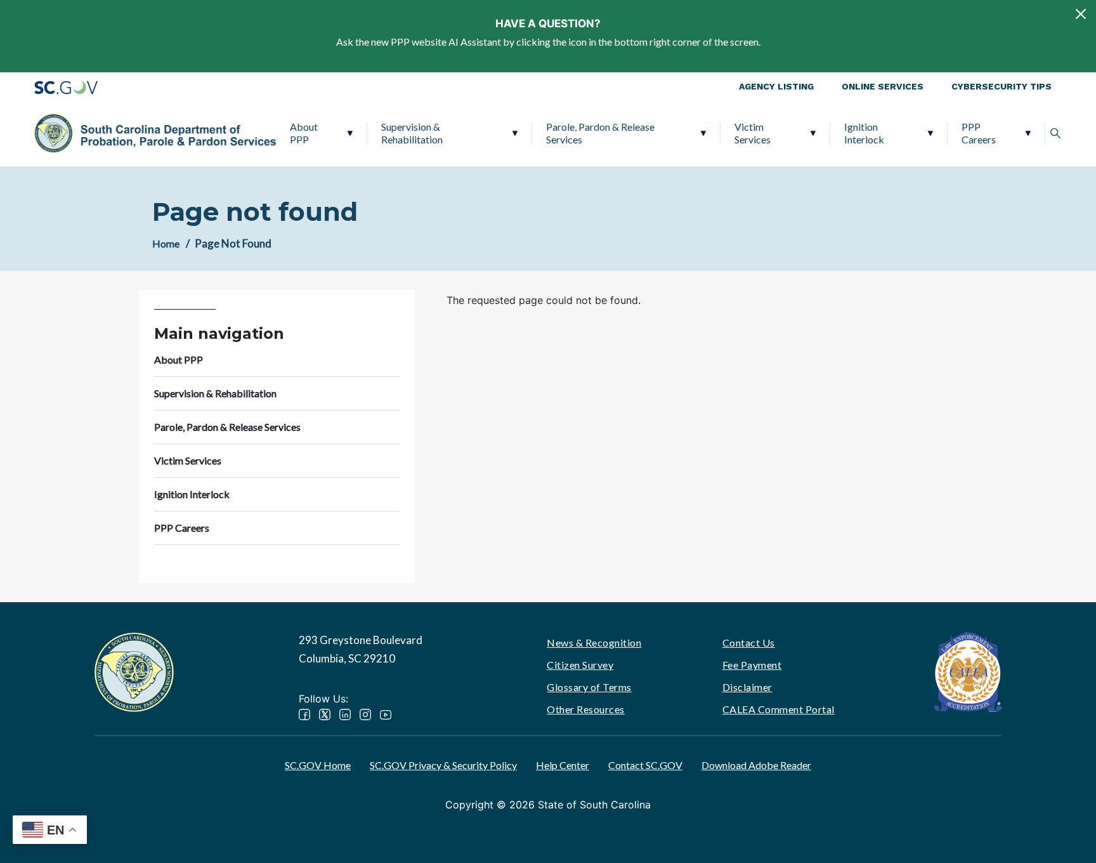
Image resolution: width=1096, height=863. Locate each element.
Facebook (304, 714)
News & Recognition (594, 642)
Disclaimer (747, 687)
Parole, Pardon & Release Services (600, 133)
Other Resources (586, 709)
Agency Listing (776, 86)
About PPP (304, 133)
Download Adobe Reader (756, 765)
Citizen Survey (580, 665)
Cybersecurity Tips (1001, 86)
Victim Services (752, 133)
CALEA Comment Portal (778, 709)
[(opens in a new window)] (967, 671)
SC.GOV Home (318, 765)
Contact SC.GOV (645, 765)
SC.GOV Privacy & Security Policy (443, 765)
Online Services (882, 86)
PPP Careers (979, 133)
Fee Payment (752, 665)
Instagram (365, 714)
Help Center (562, 765)
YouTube (385, 714)
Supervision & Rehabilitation (412, 133)
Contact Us (748, 642)
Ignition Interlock (864, 133)
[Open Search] (1055, 133)
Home (165, 243)
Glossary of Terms (589, 687)
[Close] (1080, 14)
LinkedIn (345, 714)
